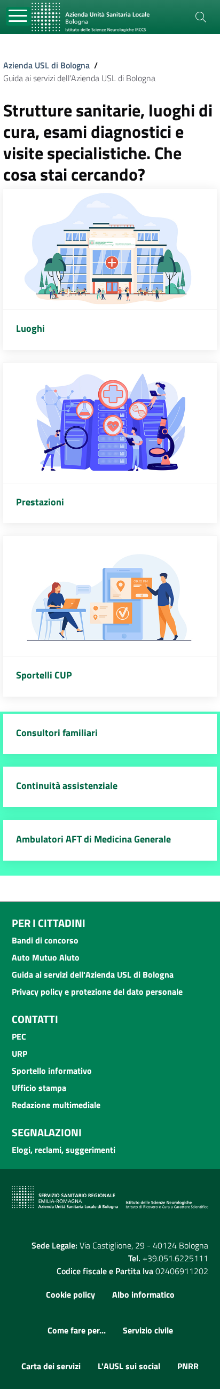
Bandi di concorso (45, 940)
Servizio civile (148, 1330)
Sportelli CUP (44, 675)
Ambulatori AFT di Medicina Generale (93, 839)
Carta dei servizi (51, 1366)
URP (19, 1053)
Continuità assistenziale (66, 785)
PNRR (188, 1366)
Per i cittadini (48, 923)
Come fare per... (77, 1330)
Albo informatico (143, 1294)
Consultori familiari (57, 732)
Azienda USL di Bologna (46, 65)
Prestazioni (40, 502)
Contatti (35, 1019)
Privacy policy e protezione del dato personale (97, 991)
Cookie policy (70, 1294)
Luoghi (30, 328)
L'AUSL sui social (129, 1366)
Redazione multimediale (56, 1104)
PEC (19, 1036)
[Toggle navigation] (18, 16)
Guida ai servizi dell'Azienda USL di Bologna (93, 974)
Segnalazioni (47, 1132)
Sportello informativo (52, 1070)
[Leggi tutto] (110, 249)
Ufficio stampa (39, 1087)
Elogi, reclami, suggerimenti (63, 1149)
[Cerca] (200, 17)
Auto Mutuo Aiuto (46, 957)
